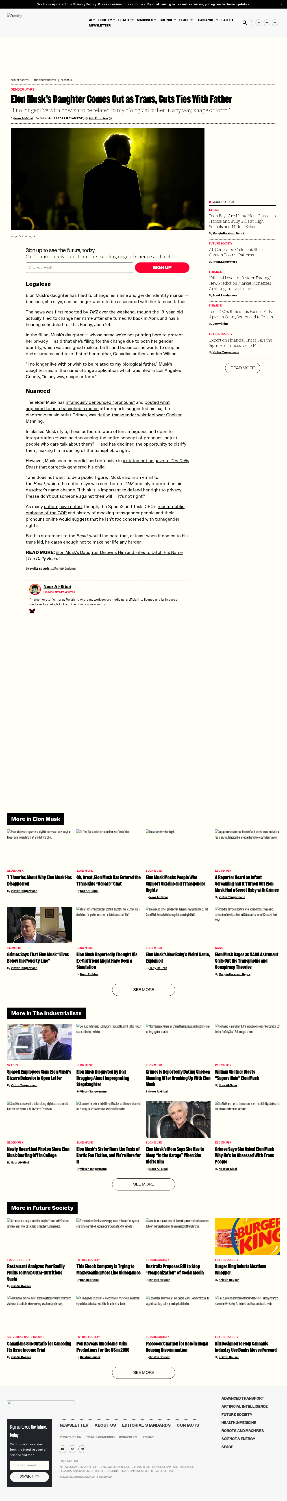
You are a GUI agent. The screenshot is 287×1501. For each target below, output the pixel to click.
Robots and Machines (243, 1431)
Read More (243, 368)
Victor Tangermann (226, 352)
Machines (145, 20)
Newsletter (100, 25)
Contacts (188, 1425)
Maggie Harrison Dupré (228, 233)
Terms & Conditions (100, 1437)
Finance (215, 272)
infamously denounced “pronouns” (100, 402)
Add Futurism (98, 118)
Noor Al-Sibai (23, 118)
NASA (219, 948)
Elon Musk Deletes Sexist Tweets (63, 568)
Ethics (214, 210)
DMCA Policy (128, 1437)
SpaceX (12, 1065)
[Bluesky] (31, 610)
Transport (205, 20)
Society (105, 20)
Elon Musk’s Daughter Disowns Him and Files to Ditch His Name (119, 552)
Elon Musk (67, 80)
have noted (70, 506)
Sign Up (162, 267)
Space (184, 20)
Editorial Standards (146, 1425)
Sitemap (148, 1437)
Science (166, 20)
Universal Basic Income (26, 1337)
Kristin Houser (21, 1286)
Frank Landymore (225, 262)
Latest (228, 20)
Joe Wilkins (220, 324)
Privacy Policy (84, 4)
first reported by (76, 312)
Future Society (20, 80)
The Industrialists (45, 80)
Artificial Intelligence (245, 1406)
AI (90, 20)
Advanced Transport (243, 1398)
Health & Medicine (239, 1423)
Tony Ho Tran (158, 968)
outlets (51, 506)
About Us (105, 1425)
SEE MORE (143, 990)
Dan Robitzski (89, 1280)
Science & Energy (238, 1439)
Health (124, 20)
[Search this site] (245, 22)
